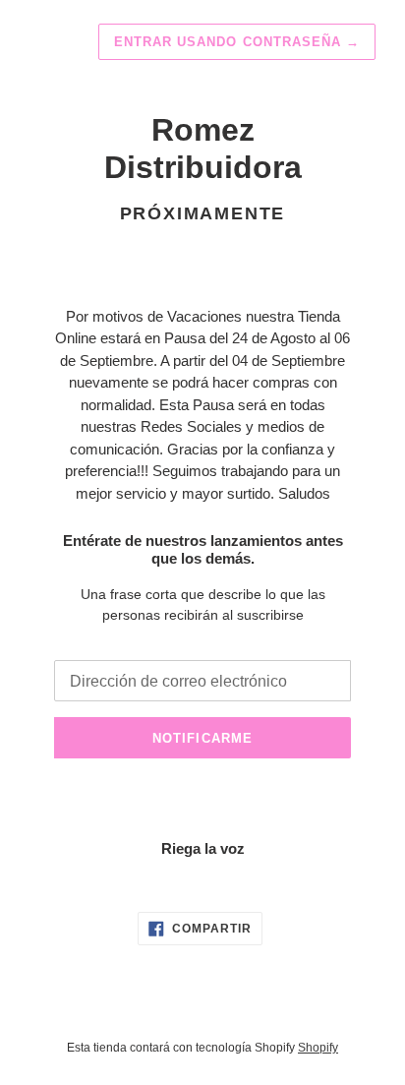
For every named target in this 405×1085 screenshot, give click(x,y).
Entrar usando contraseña (237, 41)
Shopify (318, 1048)
